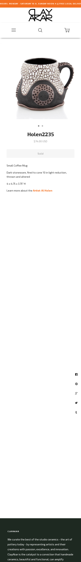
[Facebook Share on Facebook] (77, 374)
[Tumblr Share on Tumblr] (77, 412)
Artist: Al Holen (42, 190)
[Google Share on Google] (77, 393)
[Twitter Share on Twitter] (77, 403)
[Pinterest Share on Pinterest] (77, 384)
